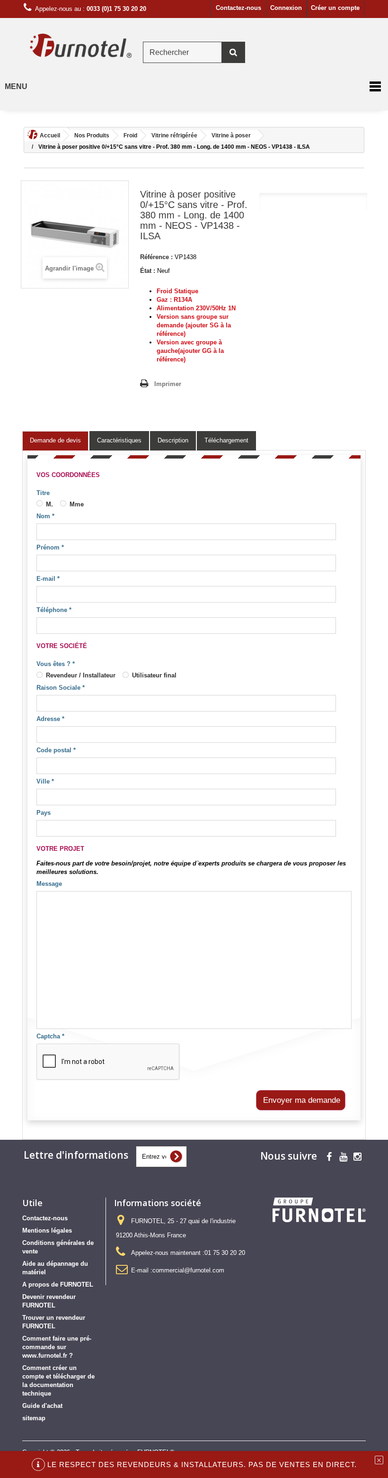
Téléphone (53, 609)
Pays (43, 812)
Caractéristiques (119, 440)
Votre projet (60, 848)
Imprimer (167, 384)
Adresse (50, 718)
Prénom (50, 547)
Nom (45, 516)
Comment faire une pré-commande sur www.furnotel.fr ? (56, 1347)
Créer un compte (335, 7)
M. (48, 504)
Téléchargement (226, 440)
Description (173, 440)
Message (49, 883)
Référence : (156, 257)
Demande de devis (55, 440)
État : (147, 270)
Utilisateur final (153, 675)
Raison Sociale (60, 687)
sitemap (33, 1418)
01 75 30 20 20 (224, 1252)
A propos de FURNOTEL (57, 1284)
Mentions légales (47, 1230)
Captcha (50, 1036)
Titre (43, 492)
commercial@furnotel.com (188, 1270)
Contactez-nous (238, 7)
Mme (76, 504)
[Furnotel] (80, 46)
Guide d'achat (42, 1405)
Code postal (56, 750)
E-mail (48, 578)
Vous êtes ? (55, 663)
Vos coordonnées (68, 474)
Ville (45, 781)
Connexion (286, 7)
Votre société (61, 645)
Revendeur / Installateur (79, 675)
